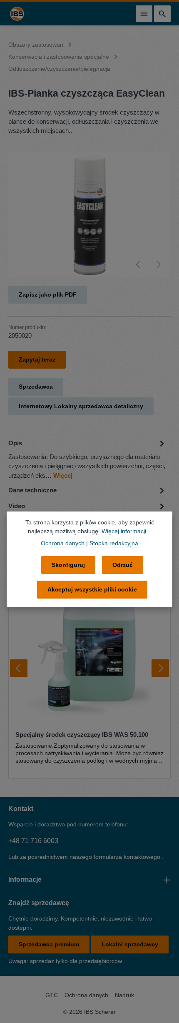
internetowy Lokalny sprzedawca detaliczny (81, 406)
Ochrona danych (86, 995)
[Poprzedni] (138, 264)
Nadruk (124, 995)
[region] (89, 214)
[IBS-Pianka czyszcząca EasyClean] (89, 214)
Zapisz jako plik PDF (48, 294)
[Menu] (144, 13)
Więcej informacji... (126, 531)
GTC (51, 995)
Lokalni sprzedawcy (130, 944)
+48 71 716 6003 (33, 840)
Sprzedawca (36, 386)
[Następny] (158, 264)
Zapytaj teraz (37, 359)
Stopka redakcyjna (114, 543)
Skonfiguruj (68, 564)
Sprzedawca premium (49, 944)
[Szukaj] (162, 13)
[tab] (87, 458)
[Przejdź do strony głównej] (17, 13)
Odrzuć (122, 564)
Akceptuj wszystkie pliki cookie (92, 589)
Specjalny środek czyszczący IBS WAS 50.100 (81, 734)
